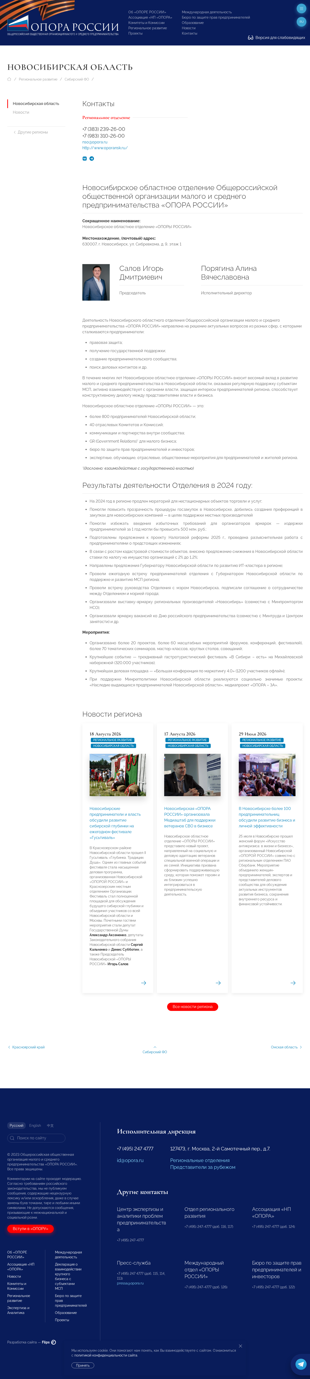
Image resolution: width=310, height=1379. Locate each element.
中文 (50, 1125)
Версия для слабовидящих (280, 37)
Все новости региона (193, 1006)
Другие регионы (33, 132)
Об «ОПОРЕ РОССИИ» (147, 12)
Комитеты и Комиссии (146, 23)
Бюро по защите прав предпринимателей (216, 17)
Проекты (135, 33)
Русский (16, 1125)
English (35, 1125)
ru (302, 21)
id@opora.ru (130, 1160)
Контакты (189, 33)
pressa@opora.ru (130, 1283)
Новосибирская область (36, 103)
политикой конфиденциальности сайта (105, 1355)
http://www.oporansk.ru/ (105, 148)
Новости (188, 28)
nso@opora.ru (95, 142)
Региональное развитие (147, 28)
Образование (193, 23)
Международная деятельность (207, 12)
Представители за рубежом (202, 1167)
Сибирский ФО (77, 79)
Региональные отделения (200, 1160)
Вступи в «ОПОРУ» (30, 1228)
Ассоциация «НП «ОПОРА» (150, 17)
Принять (83, 1365)
